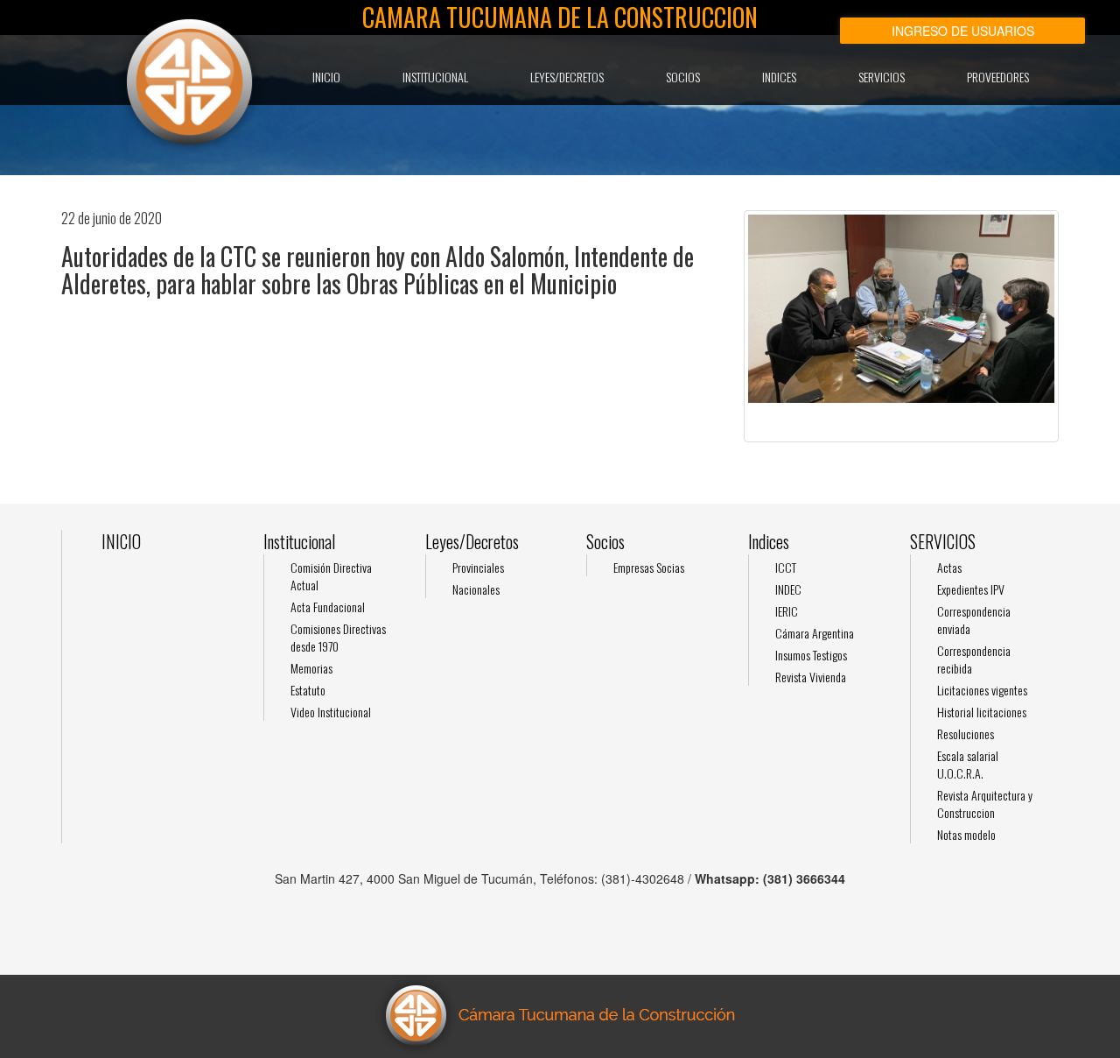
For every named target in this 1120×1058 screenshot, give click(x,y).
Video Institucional (330, 711)
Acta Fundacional (327, 606)
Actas (949, 567)
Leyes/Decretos (567, 76)
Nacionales (476, 589)
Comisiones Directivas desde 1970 (338, 637)
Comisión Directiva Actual (331, 576)
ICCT (785, 567)
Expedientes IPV (970, 589)
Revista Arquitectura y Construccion (984, 804)
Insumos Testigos (811, 654)
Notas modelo (966, 834)
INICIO (326, 76)
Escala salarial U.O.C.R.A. (967, 764)
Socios (683, 76)
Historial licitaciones (981, 711)
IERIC (786, 611)
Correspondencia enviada (974, 620)
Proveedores (998, 76)
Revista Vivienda (810, 676)
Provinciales (478, 567)
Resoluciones (965, 733)
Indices (779, 76)
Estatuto (308, 690)
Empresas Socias (648, 567)
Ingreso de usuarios (963, 30)
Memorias (311, 668)
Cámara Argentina (814, 633)
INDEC (788, 589)
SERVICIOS (881, 76)
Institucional (435, 76)
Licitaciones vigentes (982, 690)
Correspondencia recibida (974, 659)
